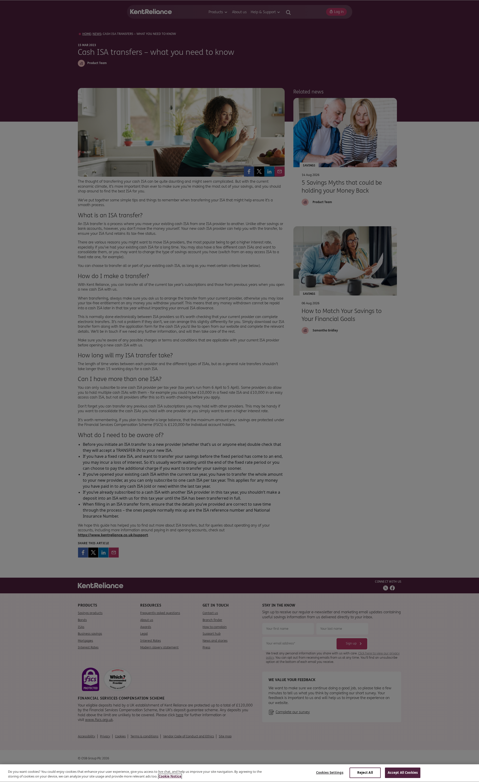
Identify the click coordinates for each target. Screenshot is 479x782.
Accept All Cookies (403, 772)
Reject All (365, 772)
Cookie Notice (170, 776)
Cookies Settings (329, 772)
